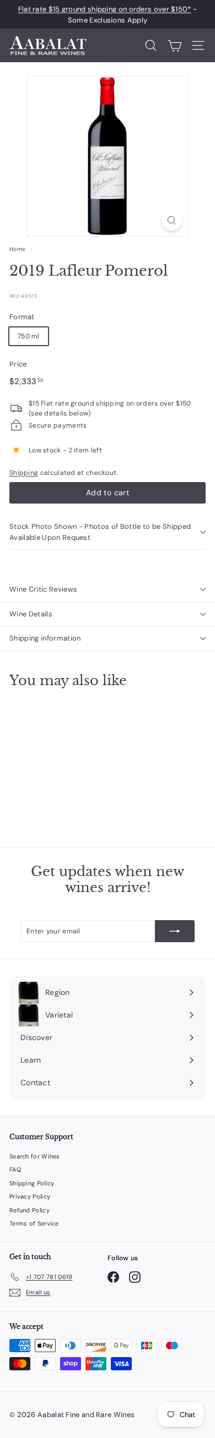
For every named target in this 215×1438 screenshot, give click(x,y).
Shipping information (45, 638)
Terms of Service (34, 1223)
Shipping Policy (32, 1183)
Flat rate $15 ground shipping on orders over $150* (104, 9)
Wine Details (30, 614)
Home (17, 249)
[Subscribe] (175, 931)
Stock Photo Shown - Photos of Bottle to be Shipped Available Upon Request (100, 532)
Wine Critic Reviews (43, 589)
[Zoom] (172, 220)
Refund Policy (29, 1210)
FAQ (15, 1169)
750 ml (29, 336)
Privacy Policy (29, 1196)
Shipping (23, 472)
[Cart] (174, 45)
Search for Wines (34, 1156)
